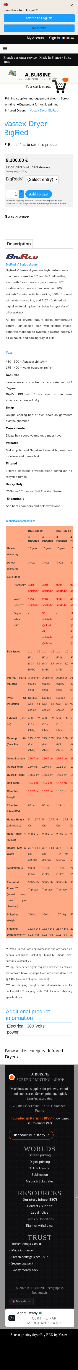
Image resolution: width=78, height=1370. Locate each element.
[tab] (19, 244)
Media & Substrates (40, 1181)
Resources (40, 1193)
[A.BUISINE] (12, 73)
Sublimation (40, 1174)
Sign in (54, 38)
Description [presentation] (19, 243)
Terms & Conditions (40, 1219)
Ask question (18, 217)
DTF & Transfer (40, 1168)
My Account (36, 38)
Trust (40, 1237)
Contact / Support (39, 1206)
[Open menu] (5, 48)
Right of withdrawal (39, 1225)
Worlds (40, 1149)
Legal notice (40, 1212)
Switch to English (39, 18)
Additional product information (28, 1014)
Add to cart (39, 194)
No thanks (39, 28)
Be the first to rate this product (32, 145)
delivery (44, 167)
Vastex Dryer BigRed (25, 128)
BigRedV (14, 179)
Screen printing (40, 1155)
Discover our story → (31, 1135)
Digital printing (40, 1162)
